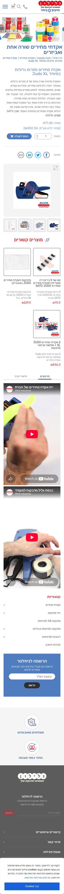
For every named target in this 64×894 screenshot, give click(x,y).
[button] (55, 168)
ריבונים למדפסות (51, 636)
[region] (32, 876)
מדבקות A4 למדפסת (49, 620)
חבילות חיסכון (53, 644)
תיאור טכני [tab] (20, 376)
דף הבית (57, 58)
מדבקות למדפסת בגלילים (46, 628)
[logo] (46, 7)
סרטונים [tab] (45, 376)
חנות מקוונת (43, 58)
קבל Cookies (32, 886)
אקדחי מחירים (27, 58)
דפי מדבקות (54, 613)
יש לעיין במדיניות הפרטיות (37, 877)
